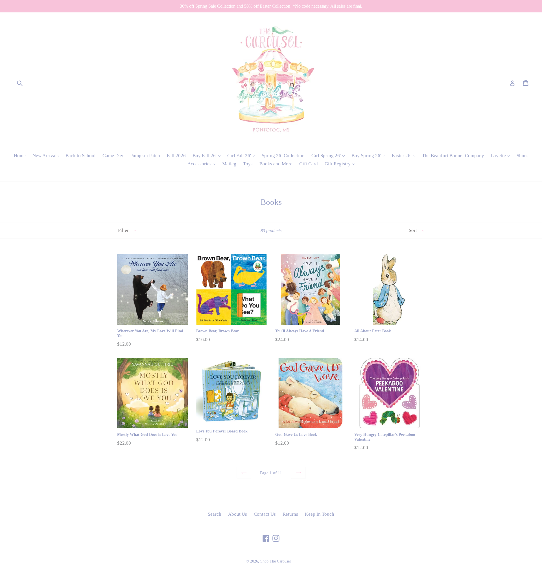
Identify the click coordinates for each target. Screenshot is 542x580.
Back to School (80, 155)
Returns (290, 514)
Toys (248, 163)
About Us (237, 514)
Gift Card (308, 163)
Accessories (202, 163)
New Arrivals (45, 155)
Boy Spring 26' (369, 155)
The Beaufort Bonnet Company (453, 155)
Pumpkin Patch (145, 155)
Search (214, 514)
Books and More (275, 163)
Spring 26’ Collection (283, 155)
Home (20, 155)
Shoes (522, 155)
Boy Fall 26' (208, 155)
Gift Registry (341, 163)
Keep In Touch (319, 514)
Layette (502, 155)
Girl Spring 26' (329, 155)
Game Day (112, 155)
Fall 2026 (176, 155)
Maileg (229, 163)
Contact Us (265, 514)
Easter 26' (405, 155)
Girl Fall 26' (242, 155)
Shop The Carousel (275, 561)
